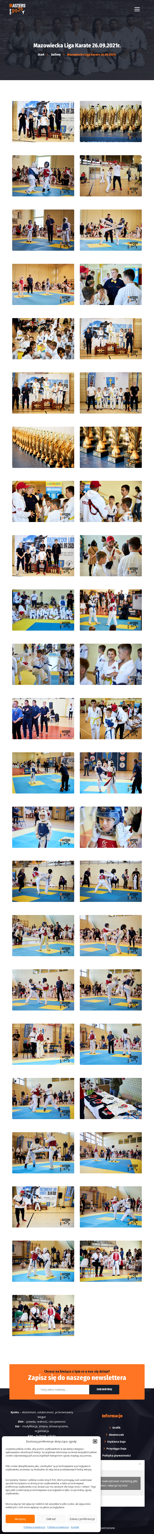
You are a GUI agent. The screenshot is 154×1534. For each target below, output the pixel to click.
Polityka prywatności (34, 1527)
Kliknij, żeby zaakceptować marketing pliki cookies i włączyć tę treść (112, 1483)
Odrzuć (51, 1519)
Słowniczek (116, 1434)
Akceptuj (20, 1519)
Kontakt (75, 1527)
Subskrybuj (104, 1389)
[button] (95, 1441)
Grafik (116, 1427)
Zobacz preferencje (82, 1519)
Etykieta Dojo (116, 1441)
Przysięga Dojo (116, 1448)
